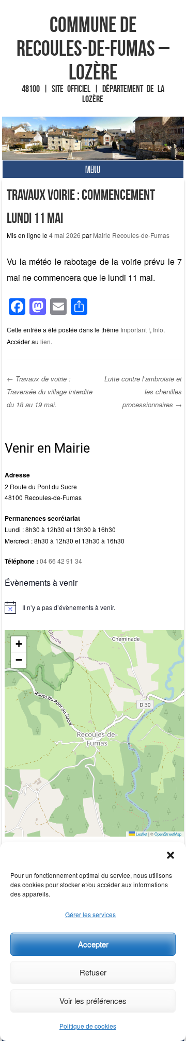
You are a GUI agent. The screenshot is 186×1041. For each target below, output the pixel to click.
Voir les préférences (93, 1000)
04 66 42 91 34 (61, 560)
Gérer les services (90, 914)
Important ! (135, 329)
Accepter (93, 943)
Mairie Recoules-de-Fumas (131, 235)
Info (158, 329)
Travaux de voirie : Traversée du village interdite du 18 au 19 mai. (49, 391)
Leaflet (141, 834)
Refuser (93, 972)
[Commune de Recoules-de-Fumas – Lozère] (93, 138)
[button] (170, 855)
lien (45, 341)
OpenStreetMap (167, 834)
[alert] (94, 607)
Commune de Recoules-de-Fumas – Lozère (93, 48)
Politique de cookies (87, 1025)
